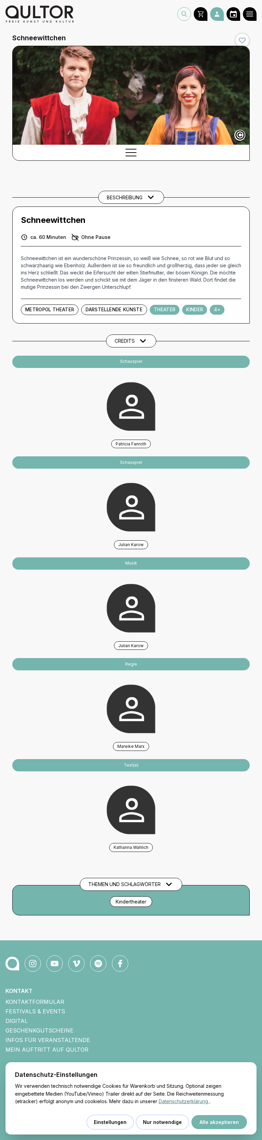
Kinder (194, 309)
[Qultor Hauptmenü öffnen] (250, 14)
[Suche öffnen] (184, 14)
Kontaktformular (34, 1001)
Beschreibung (125, 197)
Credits (125, 341)
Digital (16, 1020)
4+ (217, 309)
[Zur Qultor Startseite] (39, 14)
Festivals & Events (35, 1011)
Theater (164, 309)
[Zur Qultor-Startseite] (12, 963)
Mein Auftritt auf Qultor (46, 1049)
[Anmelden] (217, 14)
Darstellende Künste (114, 309)
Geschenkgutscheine (39, 1030)
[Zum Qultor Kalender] (233, 14)
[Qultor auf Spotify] (98, 963)
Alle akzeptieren (219, 1122)
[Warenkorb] (200, 14)
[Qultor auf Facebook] (120, 963)
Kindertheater (131, 901)
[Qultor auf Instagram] (33, 963)
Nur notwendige (162, 1122)
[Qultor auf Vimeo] (76, 963)
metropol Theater (49, 309)
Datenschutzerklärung (184, 1101)
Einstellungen (110, 1122)
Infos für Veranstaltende (47, 1040)
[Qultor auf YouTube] (54, 963)
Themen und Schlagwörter (124, 884)
